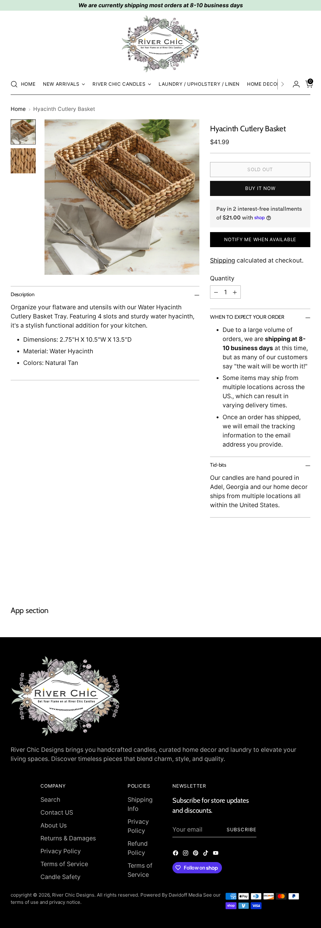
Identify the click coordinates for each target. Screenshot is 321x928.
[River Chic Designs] (160, 43)
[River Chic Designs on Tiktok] (206, 854)
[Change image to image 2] (23, 160)
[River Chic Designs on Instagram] (186, 854)
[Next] (282, 84)
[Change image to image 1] (23, 131)
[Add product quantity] (234, 292)
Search (50, 799)
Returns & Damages (68, 838)
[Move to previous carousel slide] (290, 572)
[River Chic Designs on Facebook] (176, 854)
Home (18, 109)
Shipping (222, 260)
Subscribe (241, 830)
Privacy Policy (60, 851)
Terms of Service (64, 864)
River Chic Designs (73, 895)
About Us (53, 825)
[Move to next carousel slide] (305, 572)
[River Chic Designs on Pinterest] (196, 854)
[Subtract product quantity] (216, 292)
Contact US (56, 812)
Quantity (222, 278)
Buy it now (260, 188)
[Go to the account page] (293, 84)
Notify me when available (260, 239)
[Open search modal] (14, 84)
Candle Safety (60, 877)
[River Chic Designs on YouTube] (216, 854)
